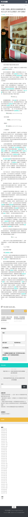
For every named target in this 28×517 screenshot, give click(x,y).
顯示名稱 (5, 342)
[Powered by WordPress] (9, 512)
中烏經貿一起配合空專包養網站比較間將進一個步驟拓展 (6, 318)
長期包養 (11, 204)
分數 (2, 498)
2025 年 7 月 (4, 451)
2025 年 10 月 (4, 446)
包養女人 (25, 151)
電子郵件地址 (17, 342)
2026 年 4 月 (4, 436)
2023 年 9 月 (4, 489)
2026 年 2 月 (4, 439)
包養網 (15, 74)
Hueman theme (21, 512)
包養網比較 (15, 154)
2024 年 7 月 (4, 472)
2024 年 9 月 (4, 468)
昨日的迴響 (4, 2)
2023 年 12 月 (4, 484)
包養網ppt (14, 162)
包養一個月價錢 (15, 147)
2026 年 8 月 (4, 429)
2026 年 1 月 (4, 441)
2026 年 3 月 (4, 437)
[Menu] (26, 2)
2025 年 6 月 (4, 453)
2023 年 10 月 (4, 487)
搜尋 (2, 384)
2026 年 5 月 (4, 434)
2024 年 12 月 (4, 463)
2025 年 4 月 (4, 456)
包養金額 (20, 149)
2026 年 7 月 (4, 430)
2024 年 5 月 (4, 475)
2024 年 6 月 (4, 474)
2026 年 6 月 (4, 432)
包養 (6, 69)
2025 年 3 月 (4, 458)
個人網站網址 (6, 347)
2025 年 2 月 (4, 460)
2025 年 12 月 (4, 443)
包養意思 (6, 221)
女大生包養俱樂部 (9, 88)
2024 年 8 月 (4, 470)
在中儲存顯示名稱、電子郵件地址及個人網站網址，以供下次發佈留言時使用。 (14, 354)
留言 (4, 332)
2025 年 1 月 (4, 462)
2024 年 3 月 (4, 479)
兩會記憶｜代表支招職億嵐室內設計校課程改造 (12, 406)
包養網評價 (19, 75)
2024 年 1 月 (4, 482)
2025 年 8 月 (4, 449)
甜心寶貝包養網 (13, 151)
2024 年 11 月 (4, 465)
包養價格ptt (17, 110)
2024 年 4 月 (4, 477)
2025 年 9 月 (4, 448)
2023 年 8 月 (4, 491)
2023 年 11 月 (4, 486)
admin (3, 14)
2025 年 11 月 (4, 444)
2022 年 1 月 (4, 493)
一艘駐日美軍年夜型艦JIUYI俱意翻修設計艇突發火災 (13, 401)
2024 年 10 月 (4, 467)
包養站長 (11, 103)
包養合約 (24, 273)
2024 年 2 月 (4, 481)
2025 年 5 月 (4, 455)
